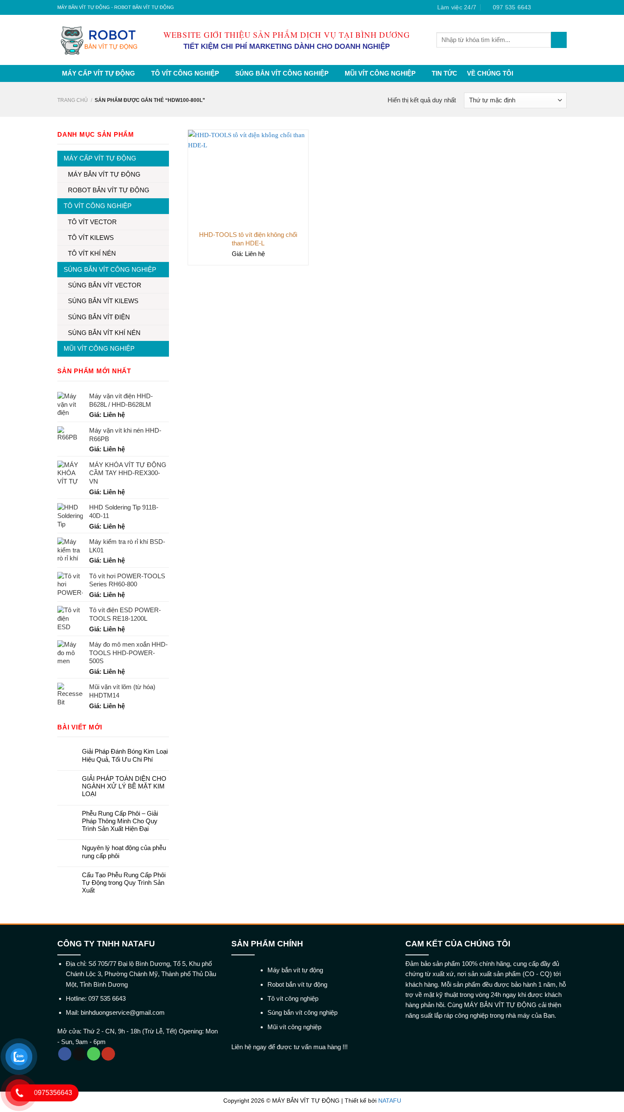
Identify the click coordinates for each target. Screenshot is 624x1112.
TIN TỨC (444, 73)
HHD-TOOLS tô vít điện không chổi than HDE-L (248, 239)
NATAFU (389, 1100)
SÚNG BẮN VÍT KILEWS (103, 300)
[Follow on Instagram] (547, 7)
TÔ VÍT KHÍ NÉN (92, 253)
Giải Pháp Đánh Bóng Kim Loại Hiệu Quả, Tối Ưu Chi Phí (125, 755)
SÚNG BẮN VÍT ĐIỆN (99, 317)
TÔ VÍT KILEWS (91, 237)
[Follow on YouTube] (108, 1054)
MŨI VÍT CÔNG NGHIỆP (380, 73)
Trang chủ (72, 100)
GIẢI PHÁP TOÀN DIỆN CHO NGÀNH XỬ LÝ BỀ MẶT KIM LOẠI (124, 786)
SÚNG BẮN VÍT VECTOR (104, 285)
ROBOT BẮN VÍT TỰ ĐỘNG (108, 190)
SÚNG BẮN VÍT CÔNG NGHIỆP (282, 73)
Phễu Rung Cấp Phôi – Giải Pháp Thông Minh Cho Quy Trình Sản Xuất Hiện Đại (120, 821)
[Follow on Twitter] (555, 7)
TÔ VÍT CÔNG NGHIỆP (185, 73)
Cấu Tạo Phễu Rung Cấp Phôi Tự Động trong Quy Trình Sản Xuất (124, 882)
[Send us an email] (562, 7)
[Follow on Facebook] (539, 7)
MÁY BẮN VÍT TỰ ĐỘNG (104, 174)
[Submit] (559, 40)
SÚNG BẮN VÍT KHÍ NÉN (104, 332)
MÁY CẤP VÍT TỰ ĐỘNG (98, 73)
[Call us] (93, 1054)
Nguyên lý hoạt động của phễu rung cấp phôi (124, 851)
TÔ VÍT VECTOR (92, 221)
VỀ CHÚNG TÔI (490, 73)
